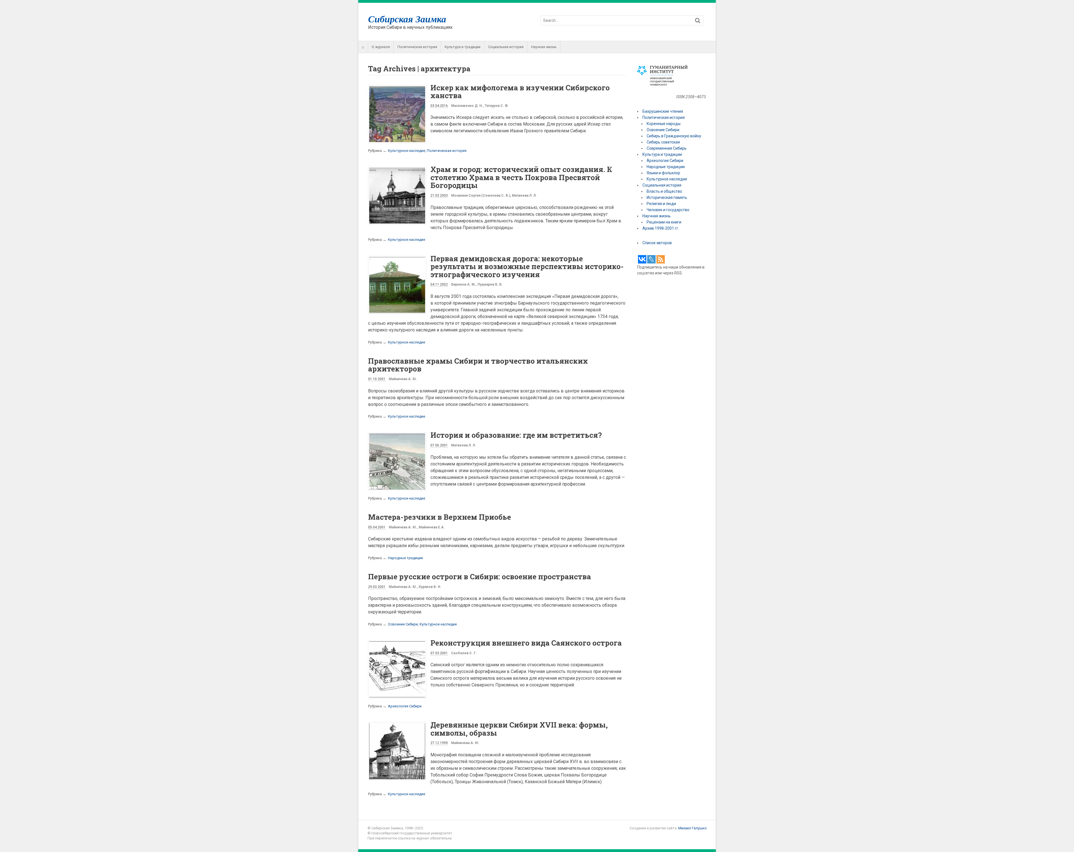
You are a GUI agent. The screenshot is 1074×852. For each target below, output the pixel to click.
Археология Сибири (404, 706)
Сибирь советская (663, 142)
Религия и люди (661, 203)
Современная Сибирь (667, 148)
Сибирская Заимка (407, 18)
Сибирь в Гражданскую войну (674, 136)
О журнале (381, 47)
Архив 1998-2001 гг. (661, 228)
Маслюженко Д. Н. (467, 106)
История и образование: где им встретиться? (516, 435)
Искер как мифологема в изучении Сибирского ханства (520, 91)
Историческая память (667, 197)
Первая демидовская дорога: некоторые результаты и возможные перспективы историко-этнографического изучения (527, 266)
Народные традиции (405, 558)
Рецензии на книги (664, 222)
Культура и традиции (463, 47)
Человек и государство (668, 210)
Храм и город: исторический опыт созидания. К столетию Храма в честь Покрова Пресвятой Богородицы (521, 177)
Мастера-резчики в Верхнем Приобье (439, 517)
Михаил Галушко (692, 828)
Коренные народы (663, 123)
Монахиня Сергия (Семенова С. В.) (480, 195)
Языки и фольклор (663, 173)
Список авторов (657, 243)
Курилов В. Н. (430, 587)
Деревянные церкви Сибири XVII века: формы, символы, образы (519, 729)
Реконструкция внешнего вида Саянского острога (526, 643)
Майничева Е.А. (432, 527)
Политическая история (417, 47)
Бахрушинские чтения (662, 111)
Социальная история (506, 47)
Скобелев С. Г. (464, 653)
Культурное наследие (406, 151)
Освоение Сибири (403, 624)
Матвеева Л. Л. (524, 195)
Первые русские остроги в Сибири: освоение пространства (479, 576)
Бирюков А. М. (463, 284)
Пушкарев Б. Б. (490, 284)
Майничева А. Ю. (403, 379)
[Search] (697, 21)
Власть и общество (664, 191)
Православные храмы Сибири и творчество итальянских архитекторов (478, 365)
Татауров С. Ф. (497, 106)
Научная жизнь (544, 47)
